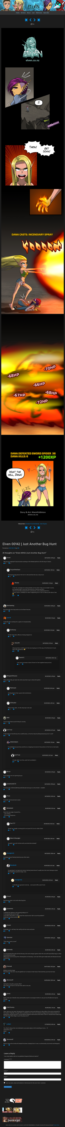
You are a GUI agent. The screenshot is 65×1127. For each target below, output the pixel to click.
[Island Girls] (12, 1110)
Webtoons (39, 13)
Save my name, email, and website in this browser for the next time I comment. (26, 1083)
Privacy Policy (56, 1125)
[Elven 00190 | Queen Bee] (38, 20)
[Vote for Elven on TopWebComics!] (12, 1101)
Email (5, 1077)
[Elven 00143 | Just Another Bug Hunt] (35, 20)
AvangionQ (10, 853)
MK (18, 548)
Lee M (9, 618)
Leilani (9, 1024)
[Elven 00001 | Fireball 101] (26, 20)
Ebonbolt (13, 865)
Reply (58, 558)
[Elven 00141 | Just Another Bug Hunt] (30, 20)
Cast (33, 13)
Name (5, 1071)
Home (17, 13)
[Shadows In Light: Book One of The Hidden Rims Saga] (12, 1119)
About (29, 13)
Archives (23, 13)
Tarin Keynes (43, 524)
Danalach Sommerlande (32, 524)
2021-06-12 (12, 548)
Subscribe (46, 13)
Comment (6, 1059)
